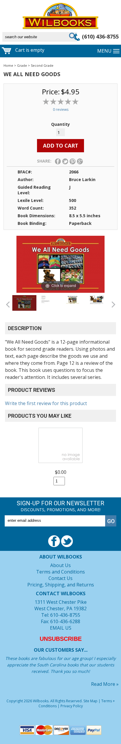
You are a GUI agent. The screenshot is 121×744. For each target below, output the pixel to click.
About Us (60, 565)
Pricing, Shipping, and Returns (60, 584)
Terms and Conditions (60, 572)
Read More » (105, 684)
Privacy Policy (71, 705)
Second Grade (42, 65)
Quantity (60, 124)
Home (8, 65)
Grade (22, 65)
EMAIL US (60, 628)
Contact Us (60, 578)
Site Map (90, 700)
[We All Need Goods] (24, 303)
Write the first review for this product (46, 403)
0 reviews (60, 109)
